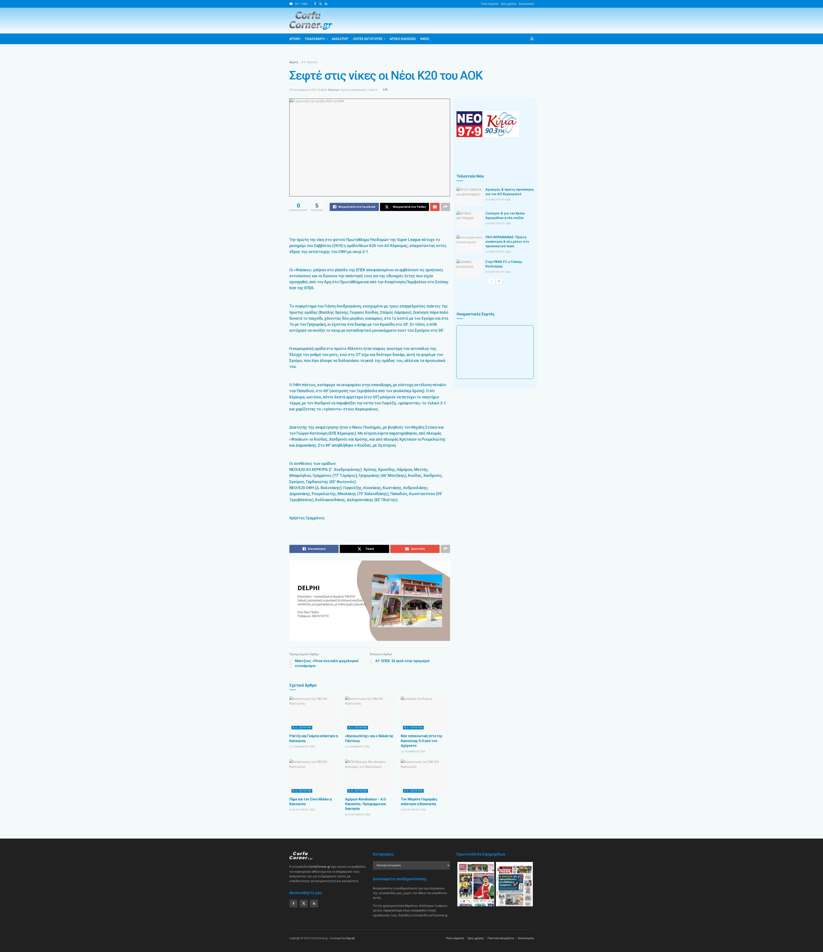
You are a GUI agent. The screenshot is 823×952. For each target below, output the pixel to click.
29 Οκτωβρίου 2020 (358, 814)
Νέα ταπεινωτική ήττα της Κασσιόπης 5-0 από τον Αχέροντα (421, 741)
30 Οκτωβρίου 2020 (302, 809)
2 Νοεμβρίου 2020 (358, 746)
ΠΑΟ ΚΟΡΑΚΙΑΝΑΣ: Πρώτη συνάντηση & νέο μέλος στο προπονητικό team (507, 241)
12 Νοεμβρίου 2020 (303, 746)
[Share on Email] (435, 207)
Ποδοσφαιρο (315, 39)
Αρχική (293, 62)
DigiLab (350, 938)
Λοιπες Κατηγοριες (368, 39)
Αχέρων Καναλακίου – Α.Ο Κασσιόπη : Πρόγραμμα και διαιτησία (365, 804)
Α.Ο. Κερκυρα (302, 727)
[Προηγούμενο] (491, 281)
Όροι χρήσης (509, 3)
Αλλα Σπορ (340, 39)
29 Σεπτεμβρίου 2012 (303, 89)
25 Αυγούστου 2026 (499, 199)
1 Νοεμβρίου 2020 (414, 751)
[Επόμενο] (499, 281)
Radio (424, 39)
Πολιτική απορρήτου (501, 938)
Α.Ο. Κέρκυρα (309, 62)
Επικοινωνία (526, 3)
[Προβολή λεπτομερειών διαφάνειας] (369, 600)
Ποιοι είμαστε (489, 3)
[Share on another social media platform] (445, 207)
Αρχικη (294, 39)
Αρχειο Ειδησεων (403, 39)
